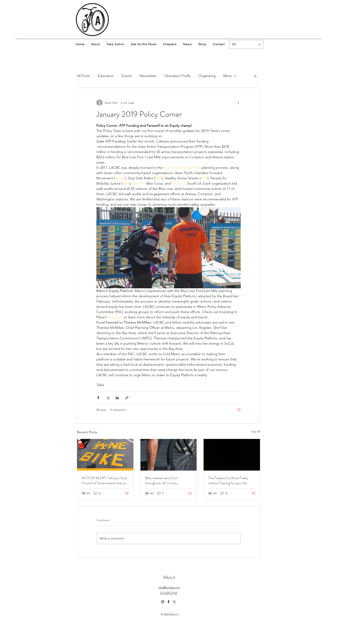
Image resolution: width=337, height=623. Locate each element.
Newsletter (148, 76)
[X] (174, 602)
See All (256, 431)
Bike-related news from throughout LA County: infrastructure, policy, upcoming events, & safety (167, 480)
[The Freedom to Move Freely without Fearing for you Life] (232, 455)
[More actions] (238, 102)
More (227, 76)
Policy (100, 384)
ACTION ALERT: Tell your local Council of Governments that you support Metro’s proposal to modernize (105, 480)
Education (106, 76)
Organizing (207, 76)
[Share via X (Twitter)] (108, 398)
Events (126, 76)
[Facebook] (168, 602)
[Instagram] (163, 602)
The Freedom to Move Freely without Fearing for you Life (228, 480)
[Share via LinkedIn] (117, 398)
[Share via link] (127, 398)
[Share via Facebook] (98, 398)
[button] (255, 76)
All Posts (83, 76)
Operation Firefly (177, 76)
